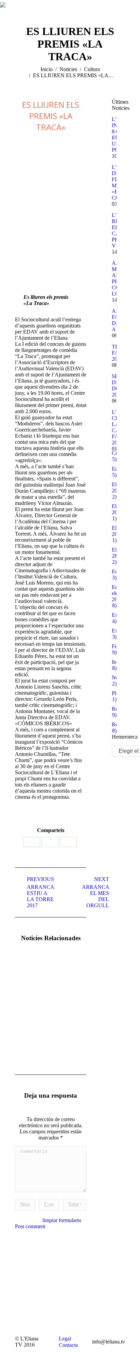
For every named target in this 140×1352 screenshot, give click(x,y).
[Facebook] (31, 842)
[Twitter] (49, 842)
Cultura (92, 69)
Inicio (46, 69)
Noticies (68, 69)
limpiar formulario (61, 1220)
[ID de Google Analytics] (68, 842)
